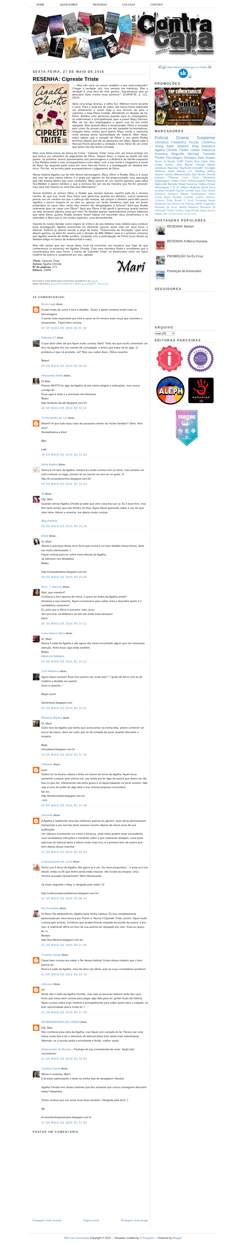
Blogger (177, 1237)
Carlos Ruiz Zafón (196, 161)
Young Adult (164, 146)
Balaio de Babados (52, 656)
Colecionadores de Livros (56, 861)
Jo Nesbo (169, 161)
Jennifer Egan (193, 190)
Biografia (177, 154)
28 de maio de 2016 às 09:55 (64, 365)
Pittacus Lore (178, 177)
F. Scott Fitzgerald (195, 200)
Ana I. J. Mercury (51, 586)
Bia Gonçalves (50, 908)
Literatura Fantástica (170, 142)
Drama (182, 137)
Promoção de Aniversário (184, 271)
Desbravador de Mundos (56, 1049)
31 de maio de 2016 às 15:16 (64, 974)
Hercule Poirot (85, 284)
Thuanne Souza (51, 954)
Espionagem (162, 180)
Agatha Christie (62, 284)
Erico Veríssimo (204, 177)
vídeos (169, 164)
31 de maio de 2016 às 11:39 (64, 944)
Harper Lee (161, 213)
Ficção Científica (202, 142)
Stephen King (187, 146)
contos (195, 150)
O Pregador (147, 1237)
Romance (208, 146)
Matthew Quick (199, 187)
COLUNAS (128, 4)
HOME (40, 4)
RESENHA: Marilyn (180, 226)
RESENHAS (100, 4)
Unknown (47, 764)
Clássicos (208, 150)
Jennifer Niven (190, 214)
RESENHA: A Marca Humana (187, 241)
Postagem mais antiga (134, 1220)
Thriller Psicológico (169, 158)
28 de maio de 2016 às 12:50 (64, 454)
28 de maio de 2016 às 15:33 (64, 483)
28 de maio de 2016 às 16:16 (64, 526)
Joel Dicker (173, 203)
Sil (42, 493)
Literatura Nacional (166, 167)
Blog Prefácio (49, 520)
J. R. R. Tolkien (179, 187)
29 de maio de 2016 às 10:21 (64, 708)
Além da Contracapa (76, 1237)
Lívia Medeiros (50, 671)
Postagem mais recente (47, 1220)
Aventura (161, 154)
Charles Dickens (205, 197)
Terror (158, 161)
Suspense (206, 137)
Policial (103, 284)
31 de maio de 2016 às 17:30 (64, 1012)
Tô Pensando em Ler (54, 417)
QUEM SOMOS (69, 4)
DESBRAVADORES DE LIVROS (60, 1021)
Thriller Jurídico (175, 210)
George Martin (205, 164)
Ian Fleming (187, 203)
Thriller (184, 150)
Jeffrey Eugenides (205, 203)
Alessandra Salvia (52, 375)
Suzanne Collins (196, 184)
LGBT (180, 161)
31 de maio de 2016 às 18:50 (64, 1058)
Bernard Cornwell (183, 197)
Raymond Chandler (192, 167)
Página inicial (91, 1220)
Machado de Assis (166, 207)
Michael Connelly (201, 154)
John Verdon (208, 190)
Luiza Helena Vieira (53, 633)
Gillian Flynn (179, 180)
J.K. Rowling (196, 171)
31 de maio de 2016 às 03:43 (64, 852)
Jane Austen (206, 158)
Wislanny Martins (51, 717)
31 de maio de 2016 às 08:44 (64, 898)
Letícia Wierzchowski (177, 174)
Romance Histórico (166, 194)
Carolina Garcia (50, 1068)
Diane (44, 535)
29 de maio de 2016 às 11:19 (64, 754)
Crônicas (160, 200)
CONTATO (156, 4)
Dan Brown (199, 174)
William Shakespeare (193, 194)
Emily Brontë (174, 200)
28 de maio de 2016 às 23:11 (64, 623)
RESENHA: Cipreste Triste (66, 79)
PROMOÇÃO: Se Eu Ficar (185, 256)
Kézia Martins (49, 464)
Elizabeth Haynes (174, 190)
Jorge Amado (191, 210)
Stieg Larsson (207, 210)
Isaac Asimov (177, 171)
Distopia (190, 158)
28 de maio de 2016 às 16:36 (64, 577)
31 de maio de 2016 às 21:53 (64, 1122)
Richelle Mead (176, 184)
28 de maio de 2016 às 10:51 (64, 408)
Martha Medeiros (189, 207)
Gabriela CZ (48, 337)
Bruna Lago (48, 304)
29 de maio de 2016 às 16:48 (64, 805)
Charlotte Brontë (175, 214)
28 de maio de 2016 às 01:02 (64, 327)
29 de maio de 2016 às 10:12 (64, 661)
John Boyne (184, 164)
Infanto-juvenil (196, 180)
